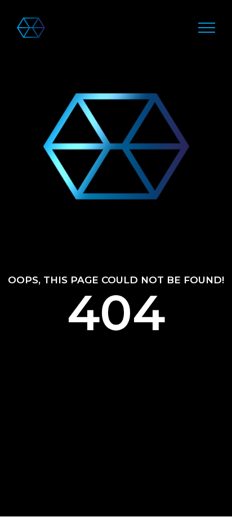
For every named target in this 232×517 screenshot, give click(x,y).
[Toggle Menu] (206, 28)
